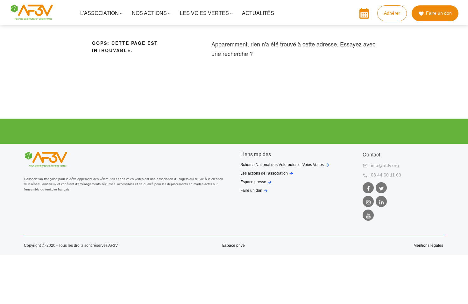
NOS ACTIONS (149, 13)
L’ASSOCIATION (99, 13)
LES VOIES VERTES (204, 13)
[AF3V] (32, 18)
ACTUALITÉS (258, 13)
